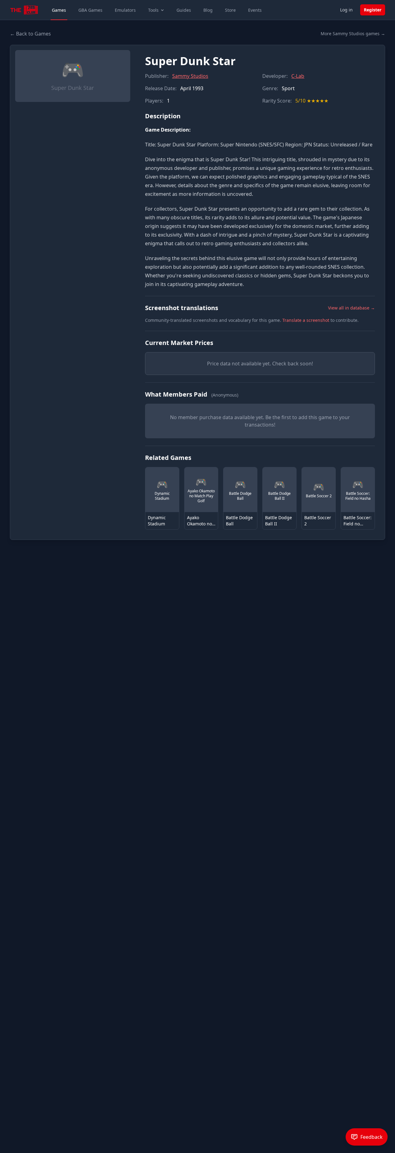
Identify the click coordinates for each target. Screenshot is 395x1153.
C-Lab (297, 76)
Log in (346, 10)
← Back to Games (30, 33)
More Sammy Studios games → (353, 33)
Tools (153, 10)
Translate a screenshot (305, 320)
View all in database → (351, 308)
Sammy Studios (190, 76)
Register (372, 10)
